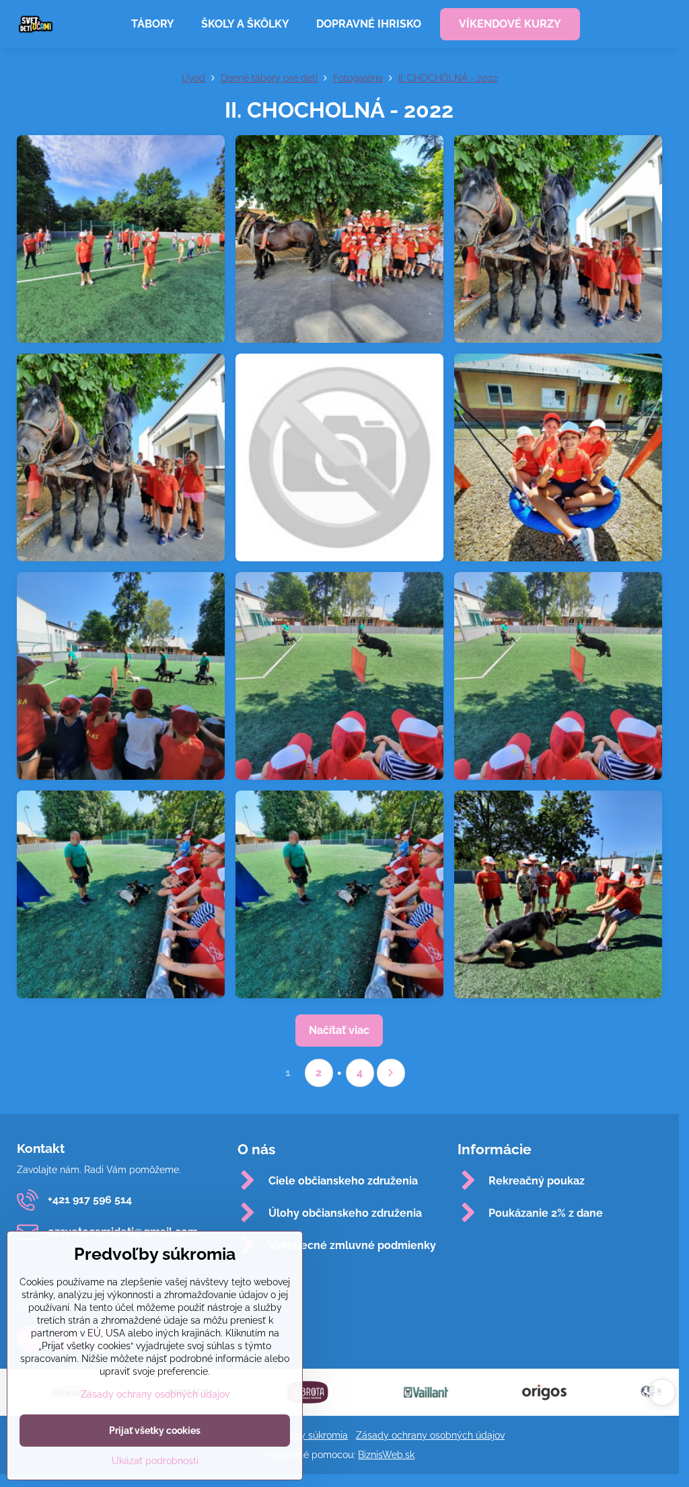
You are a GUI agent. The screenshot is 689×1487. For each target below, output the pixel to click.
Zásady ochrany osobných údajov (430, 1435)
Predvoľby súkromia (304, 1435)
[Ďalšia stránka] (391, 1073)
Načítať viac (339, 1030)
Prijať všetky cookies (155, 1430)
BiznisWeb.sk (386, 1454)
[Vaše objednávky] (651, 24)
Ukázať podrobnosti (155, 1460)
